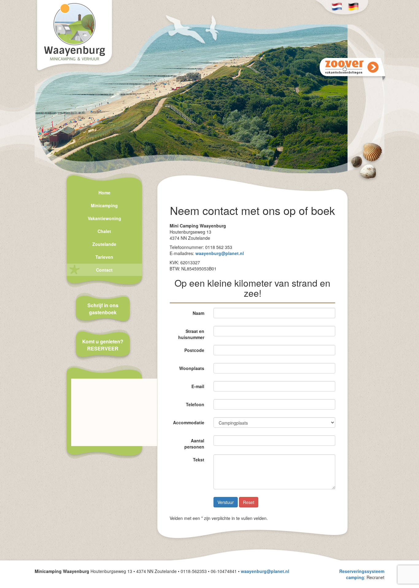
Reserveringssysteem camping (361, 574)
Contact (104, 270)
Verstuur (225, 502)
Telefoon (195, 404)
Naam (198, 313)
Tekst (198, 459)
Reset (248, 502)
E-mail (197, 386)
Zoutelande (104, 244)
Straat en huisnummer (191, 334)
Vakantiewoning (104, 218)
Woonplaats (191, 368)
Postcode (194, 350)
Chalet (104, 231)
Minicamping (104, 205)
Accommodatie (188, 422)
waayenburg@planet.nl (219, 253)
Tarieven (104, 257)
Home (104, 192)
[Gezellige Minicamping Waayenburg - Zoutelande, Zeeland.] (74, 36)
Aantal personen (194, 443)
